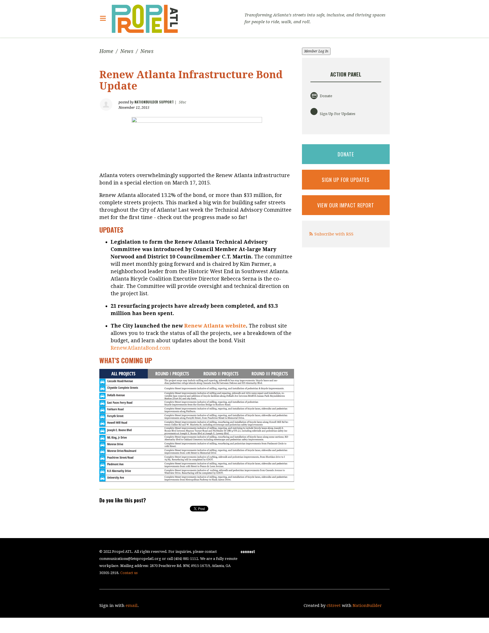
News (126, 51)
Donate (325, 96)
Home (106, 51)
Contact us (129, 573)
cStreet (334, 605)
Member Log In (316, 51)
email (132, 605)
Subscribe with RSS (333, 234)
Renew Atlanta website (215, 326)
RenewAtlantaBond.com (140, 348)
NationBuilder (367, 605)
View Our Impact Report (345, 205)
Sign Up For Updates (337, 114)
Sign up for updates (346, 179)
